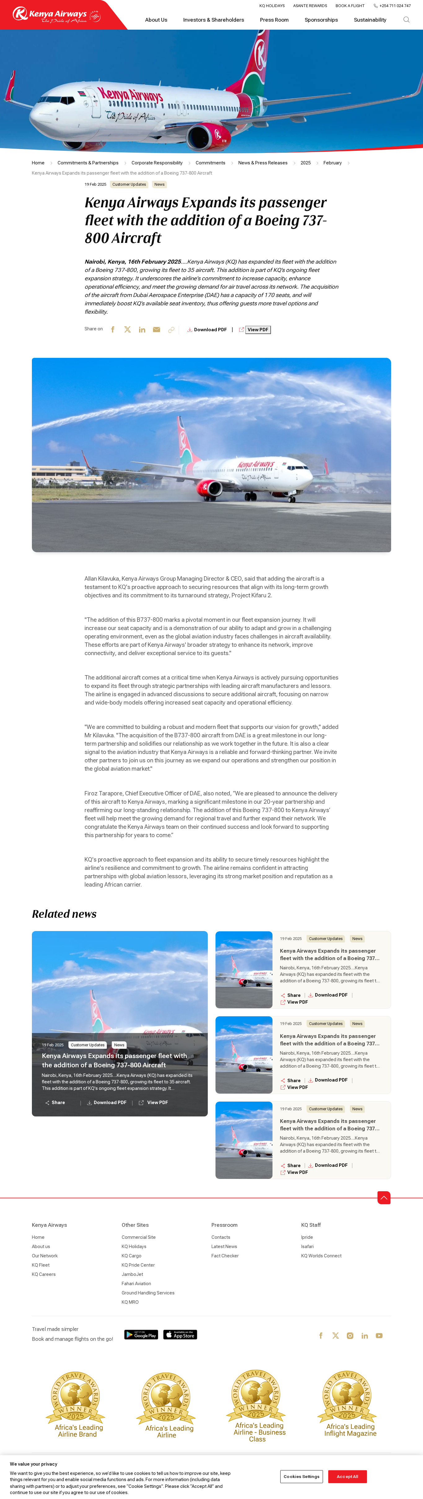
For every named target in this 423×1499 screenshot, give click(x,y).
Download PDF (211, 329)
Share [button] (58, 1102)
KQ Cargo (132, 1255)
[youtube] (379, 1336)
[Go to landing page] (57, 22)
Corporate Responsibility (157, 162)
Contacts (221, 1237)
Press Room (274, 20)
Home (38, 162)
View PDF (258, 329)
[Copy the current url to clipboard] (171, 330)
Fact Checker (225, 1255)
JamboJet (132, 1274)
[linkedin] (142, 330)
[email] (157, 330)
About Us (156, 20)
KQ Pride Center (138, 1265)
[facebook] (113, 330)
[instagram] (350, 1336)
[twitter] (128, 330)
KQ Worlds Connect (321, 1255)
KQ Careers (44, 1274)
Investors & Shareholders (213, 20)
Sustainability (370, 20)
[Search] (406, 20)
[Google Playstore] (141, 1334)
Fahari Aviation (136, 1283)
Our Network (45, 1255)
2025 (306, 162)
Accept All (347, 1476)
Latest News (224, 1246)
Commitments (210, 162)
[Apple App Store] (180, 1334)
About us (41, 1246)
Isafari (307, 1246)
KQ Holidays (272, 6)
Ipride (307, 1237)
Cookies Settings (302, 1476)
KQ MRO (130, 1302)
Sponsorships (321, 20)
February (333, 162)
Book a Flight (350, 6)
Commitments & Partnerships (88, 162)
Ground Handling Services (148, 1292)
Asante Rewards (310, 6)
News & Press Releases (263, 162)
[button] (383, 1197)
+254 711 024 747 (395, 6)
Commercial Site (139, 1237)
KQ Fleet (41, 1265)
